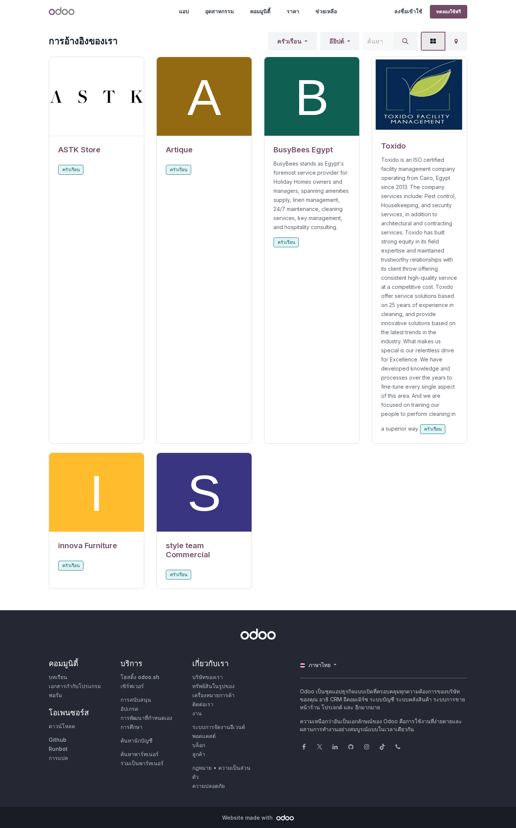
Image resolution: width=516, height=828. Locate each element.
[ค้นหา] (405, 41)
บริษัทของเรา (207, 677)
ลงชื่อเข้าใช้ (408, 11)
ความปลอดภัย (208, 786)
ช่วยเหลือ (326, 11)
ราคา (293, 11)
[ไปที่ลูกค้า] (96, 96)
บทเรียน (58, 677)
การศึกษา (131, 727)
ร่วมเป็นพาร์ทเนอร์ (142, 763)
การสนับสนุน (136, 699)
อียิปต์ (336, 41)
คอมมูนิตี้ (260, 11)
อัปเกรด (129, 709)
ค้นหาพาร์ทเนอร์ (140, 754)
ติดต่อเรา (202, 704)
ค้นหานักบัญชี (137, 740)
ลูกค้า (198, 754)
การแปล (58, 758)
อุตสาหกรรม (219, 11)
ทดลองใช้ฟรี (448, 11)
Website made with (248, 817)
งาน (197, 713)
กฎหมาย (202, 767)
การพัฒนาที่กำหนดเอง (146, 718)
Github (57, 740)
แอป (184, 11)
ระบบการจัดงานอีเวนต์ (218, 727)
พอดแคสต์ (204, 736)
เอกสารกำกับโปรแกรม (75, 686)
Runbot (58, 749)
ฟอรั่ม (55, 695)
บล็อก (198, 745)
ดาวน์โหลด (62, 726)
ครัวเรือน (289, 41)
